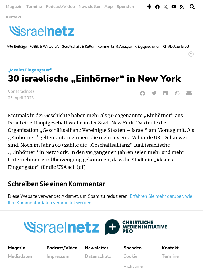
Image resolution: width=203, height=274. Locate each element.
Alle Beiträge (17, 46)
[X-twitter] (166, 7)
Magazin (14, 6)
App (108, 6)
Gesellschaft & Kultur (78, 46)
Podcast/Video (60, 6)
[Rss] (182, 7)
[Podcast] (149, 7)
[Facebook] (158, 7)
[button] (192, 7)
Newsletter (90, 6)
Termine (34, 6)
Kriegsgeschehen (147, 46)
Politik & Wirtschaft (44, 46)
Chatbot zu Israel (176, 46)
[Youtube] (174, 7)
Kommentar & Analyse (114, 46)
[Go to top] (191, 56)
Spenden (125, 6)
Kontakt (13, 17)
